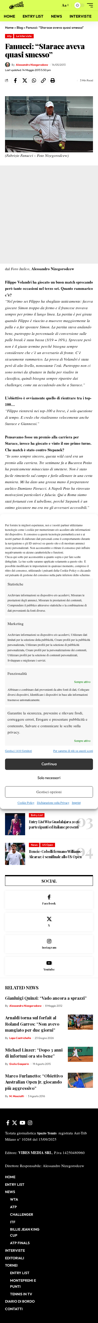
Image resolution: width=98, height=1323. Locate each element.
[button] (55, 5)
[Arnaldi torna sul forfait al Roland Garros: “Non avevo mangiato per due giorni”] (80, 1022)
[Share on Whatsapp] (34, 80)
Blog (20, 27)
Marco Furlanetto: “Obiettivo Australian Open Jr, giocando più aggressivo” (34, 1082)
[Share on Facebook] (15, 80)
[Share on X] (24, 80)
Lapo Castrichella (20, 1038)
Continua (49, 764)
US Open (47, 845)
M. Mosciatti (16, 1096)
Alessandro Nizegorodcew (32, 64)
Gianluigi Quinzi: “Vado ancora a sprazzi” (46, 998)
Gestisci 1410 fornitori (18, 751)
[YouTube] (22, 1123)
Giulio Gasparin (19, 1064)
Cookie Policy (26, 802)
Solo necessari (49, 778)
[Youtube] (49, 966)
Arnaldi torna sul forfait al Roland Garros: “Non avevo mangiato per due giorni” (32, 1024)
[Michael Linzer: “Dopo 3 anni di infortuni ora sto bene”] (80, 1054)
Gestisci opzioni (49, 791)
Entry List (37, 815)
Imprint (76, 802)
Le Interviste (24, 36)
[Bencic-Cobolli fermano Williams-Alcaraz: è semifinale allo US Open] (15, 854)
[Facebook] (49, 900)
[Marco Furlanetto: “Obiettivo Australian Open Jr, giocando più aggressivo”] (80, 1080)
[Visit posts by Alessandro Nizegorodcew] (7, 64)
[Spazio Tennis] (17, 5)
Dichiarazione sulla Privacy (53, 802)
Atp (9, 36)
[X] (49, 922)
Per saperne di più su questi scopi (73, 751)
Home (9, 27)
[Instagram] (49, 944)
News (34, 845)
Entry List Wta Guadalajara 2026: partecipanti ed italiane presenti (54, 824)
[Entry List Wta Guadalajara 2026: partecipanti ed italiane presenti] (15, 824)
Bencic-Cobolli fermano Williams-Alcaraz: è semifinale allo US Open (55, 854)
